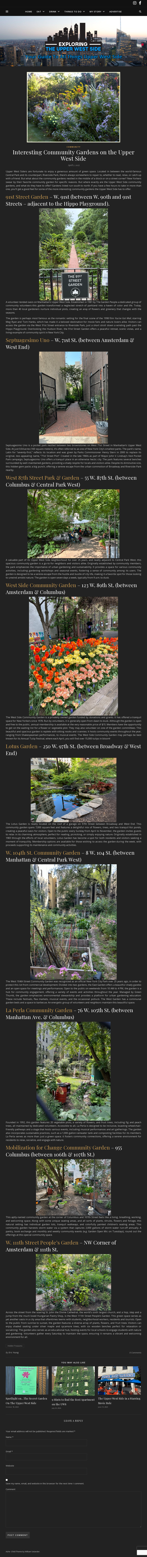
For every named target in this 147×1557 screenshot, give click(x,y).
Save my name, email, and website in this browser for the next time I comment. (45, 1483)
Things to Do (73, 11)
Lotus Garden (21, 746)
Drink (52, 11)
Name (9, 1437)
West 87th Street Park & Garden (42, 477)
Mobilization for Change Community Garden (58, 1147)
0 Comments (135, 1352)
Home (28, 11)
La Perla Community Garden (39, 1010)
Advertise (115, 11)
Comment (10, 1489)
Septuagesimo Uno (27, 339)
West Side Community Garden (41, 585)
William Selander (32, 1551)
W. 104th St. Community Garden (43, 852)
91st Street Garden (27, 196)
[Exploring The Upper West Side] (73, 37)
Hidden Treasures (15, 1346)
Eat (39, 11)
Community (74, 147)
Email (9, 1451)
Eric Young (14, 1352)
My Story (95, 11)
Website (10, 1465)
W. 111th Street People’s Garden (42, 1242)
